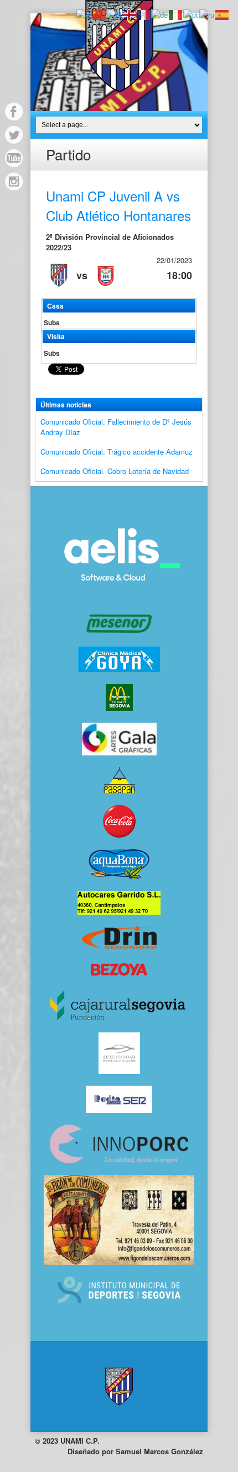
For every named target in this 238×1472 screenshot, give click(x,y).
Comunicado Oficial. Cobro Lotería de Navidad (114, 471)
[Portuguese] (191, 13)
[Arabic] (84, 13)
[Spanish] (222, 13)
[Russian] (207, 13)
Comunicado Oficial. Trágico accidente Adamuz (116, 451)
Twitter (14, 135)
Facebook (14, 112)
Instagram (14, 181)
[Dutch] (114, 13)
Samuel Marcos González (159, 1451)
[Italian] (176, 13)
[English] (129, 13)
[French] (144, 13)
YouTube (14, 158)
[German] (160, 13)
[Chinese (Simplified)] (99, 13)
